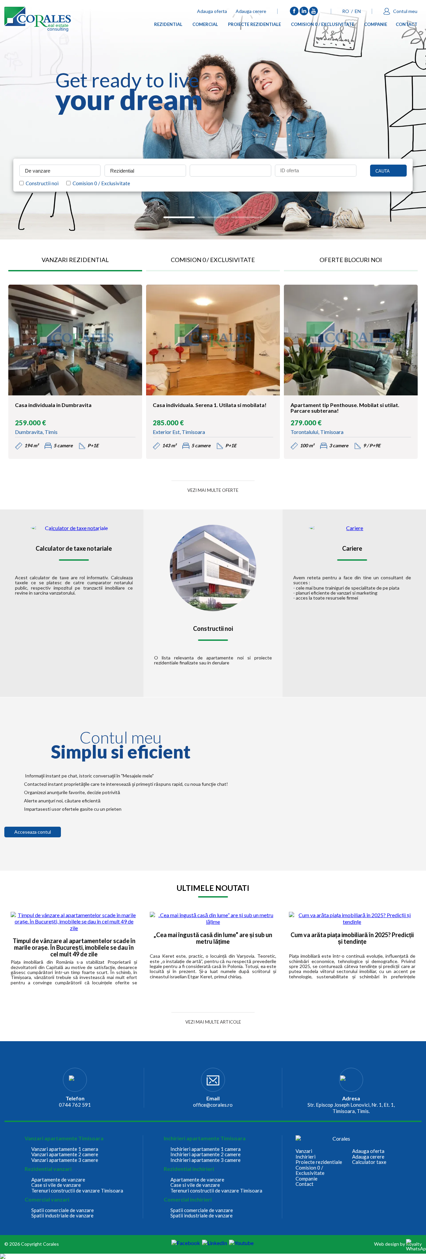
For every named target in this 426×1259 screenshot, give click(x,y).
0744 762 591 (75, 1105)
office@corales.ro (213, 1105)
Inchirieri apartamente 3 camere (205, 1160)
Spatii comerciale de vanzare (62, 1210)
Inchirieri (306, 1157)
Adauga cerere (251, 11)
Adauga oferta (212, 11)
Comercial (205, 25)
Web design (386, 1244)
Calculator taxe (369, 1162)
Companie (375, 25)
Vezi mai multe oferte (212, 490)
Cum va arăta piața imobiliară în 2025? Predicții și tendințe (352, 938)
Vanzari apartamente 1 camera (64, 1149)
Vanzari (304, 1151)
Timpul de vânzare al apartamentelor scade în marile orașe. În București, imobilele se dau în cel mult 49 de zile (74, 948)
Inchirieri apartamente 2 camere (205, 1154)
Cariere (352, 548)
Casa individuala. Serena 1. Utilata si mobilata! (210, 405)
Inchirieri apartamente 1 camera (205, 1149)
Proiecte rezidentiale (254, 25)
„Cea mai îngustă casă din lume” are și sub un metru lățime (212, 938)
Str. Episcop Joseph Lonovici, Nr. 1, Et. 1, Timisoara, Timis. (351, 1108)
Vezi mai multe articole (213, 1022)
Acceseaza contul (32, 832)
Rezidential (168, 25)
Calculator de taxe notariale (74, 548)
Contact (406, 25)
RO (345, 11)
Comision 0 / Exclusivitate (322, 25)
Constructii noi (41, 183)
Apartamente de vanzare (58, 1180)
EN (358, 11)
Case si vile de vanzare (56, 1185)
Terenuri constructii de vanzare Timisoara (77, 1190)
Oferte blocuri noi (351, 259)
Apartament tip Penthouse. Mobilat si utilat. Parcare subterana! (345, 408)
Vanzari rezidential (75, 259)
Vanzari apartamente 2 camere (64, 1154)
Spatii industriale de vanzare (62, 1215)
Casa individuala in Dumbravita (53, 405)
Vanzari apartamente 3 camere (64, 1160)
